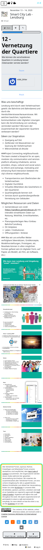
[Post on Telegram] (30, 522)
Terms (6, 545)
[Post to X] (19, 522)
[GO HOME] (12, 2)
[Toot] (7, 522)
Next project (33, 536)
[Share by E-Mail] (21, 527)
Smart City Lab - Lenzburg (14, 536)
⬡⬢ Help (14, 545)
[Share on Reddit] (36, 522)
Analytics (24, 545)
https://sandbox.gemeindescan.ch (20, 209)
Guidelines (11, 504)
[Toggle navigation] (4, 3)
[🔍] (21, 269)
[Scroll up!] (39, 2)
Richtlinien (19, 488)
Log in (37, 547)
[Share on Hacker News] (13, 522)
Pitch (8, 28)
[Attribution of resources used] (15, 27)
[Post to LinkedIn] (24, 522)
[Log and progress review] (23, 27)
